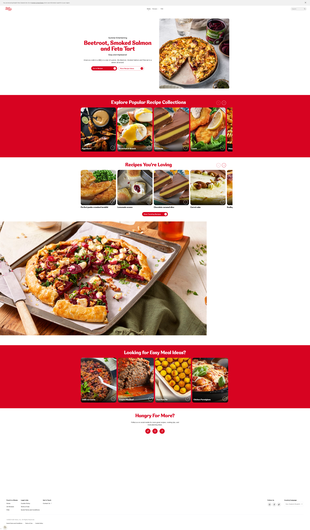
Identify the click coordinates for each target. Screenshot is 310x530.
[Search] (305, 9)
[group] (157, 465)
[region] (155, 465)
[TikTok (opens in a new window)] (147, 431)
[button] (224, 103)
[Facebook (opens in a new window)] (162, 431)
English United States (37, 3)
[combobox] (297, 9)
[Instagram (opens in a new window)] (155, 431)
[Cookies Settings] (5, 527)
